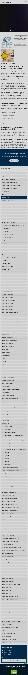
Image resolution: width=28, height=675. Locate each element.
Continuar (14, 672)
